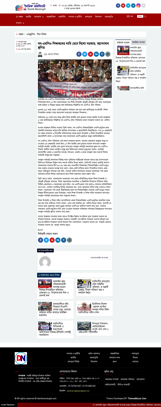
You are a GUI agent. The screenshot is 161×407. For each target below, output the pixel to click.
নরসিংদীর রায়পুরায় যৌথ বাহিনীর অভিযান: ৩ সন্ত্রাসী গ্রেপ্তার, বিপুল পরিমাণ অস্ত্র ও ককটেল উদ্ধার (94, 287)
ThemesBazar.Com (137, 398)
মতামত (135, 361)
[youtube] (138, 5)
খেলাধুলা (88, 16)
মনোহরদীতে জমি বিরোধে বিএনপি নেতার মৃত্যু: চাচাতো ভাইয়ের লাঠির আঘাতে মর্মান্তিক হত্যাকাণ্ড (55, 309)
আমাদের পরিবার (127, 379)
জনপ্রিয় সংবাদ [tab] (138, 42)
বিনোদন (98, 16)
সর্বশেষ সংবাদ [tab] (123, 42)
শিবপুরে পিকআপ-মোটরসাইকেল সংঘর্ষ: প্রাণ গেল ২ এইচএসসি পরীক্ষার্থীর (93, 328)
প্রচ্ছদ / (21, 34)
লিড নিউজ (41, 34)
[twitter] (123, 5)
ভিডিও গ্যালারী (124, 384)
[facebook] (118, 5)
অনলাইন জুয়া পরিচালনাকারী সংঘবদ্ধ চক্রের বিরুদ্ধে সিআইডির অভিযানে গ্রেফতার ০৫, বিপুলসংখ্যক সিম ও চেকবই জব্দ (54, 288)
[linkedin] (133, 5)
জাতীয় (28, 16)
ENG (140, 16)
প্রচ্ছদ (20, 16)
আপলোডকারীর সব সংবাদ (99, 258)
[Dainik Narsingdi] (30, 6)
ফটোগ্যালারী (110, 384)
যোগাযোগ (140, 379)
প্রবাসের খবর (114, 357)
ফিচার (135, 357)
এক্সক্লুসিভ (30, 34)
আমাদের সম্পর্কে (111, 379)
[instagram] (128, 5)
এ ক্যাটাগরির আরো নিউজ (48, 275)
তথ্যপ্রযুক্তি (109, 16)
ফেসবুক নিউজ (73, 361)
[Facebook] (79, 54)
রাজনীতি (62, 16)
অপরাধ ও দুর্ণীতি (75, 16)
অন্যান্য (19, 23)
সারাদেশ (37, 16)
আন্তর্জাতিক (51, 16)
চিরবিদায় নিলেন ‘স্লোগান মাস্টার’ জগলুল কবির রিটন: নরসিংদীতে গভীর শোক (93, 308)
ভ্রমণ (115, 361)
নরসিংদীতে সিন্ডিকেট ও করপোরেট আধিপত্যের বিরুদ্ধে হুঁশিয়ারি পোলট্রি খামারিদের (55, 329)
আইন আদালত (94, 353)
